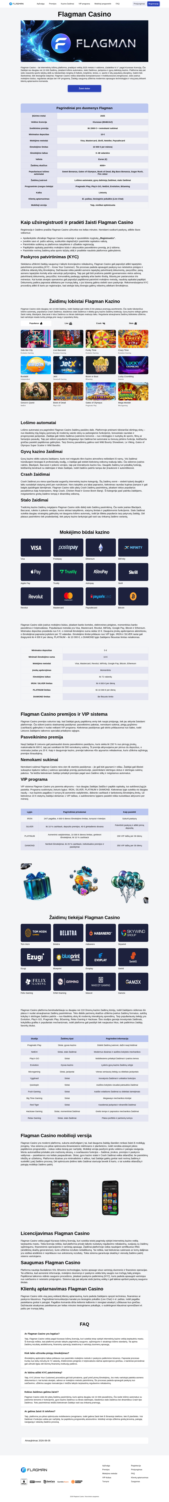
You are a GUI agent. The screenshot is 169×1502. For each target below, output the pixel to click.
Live (66, 323)
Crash (99, 323)
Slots (131, 323)
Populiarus (34, 323)
